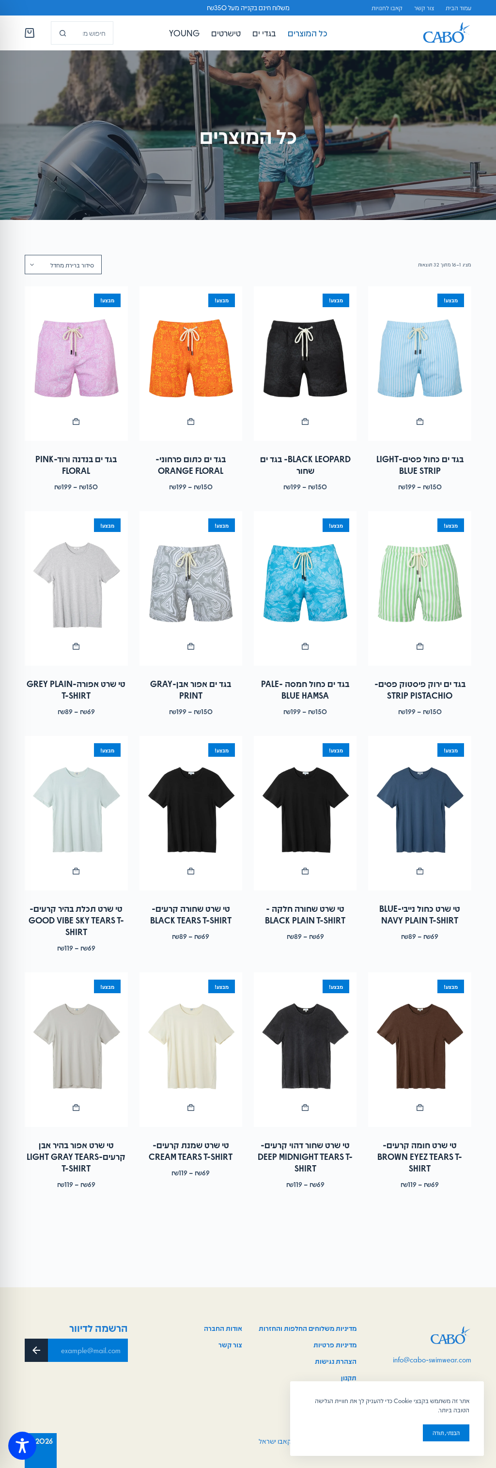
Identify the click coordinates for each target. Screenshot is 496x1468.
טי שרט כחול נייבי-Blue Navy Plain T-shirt (419, 914)
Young (184, 33)
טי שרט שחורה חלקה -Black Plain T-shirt (305, 914)
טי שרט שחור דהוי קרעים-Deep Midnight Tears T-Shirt (305, 1156)
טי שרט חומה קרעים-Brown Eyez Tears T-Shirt (419, 1156)
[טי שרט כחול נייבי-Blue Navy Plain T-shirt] (419, 813)
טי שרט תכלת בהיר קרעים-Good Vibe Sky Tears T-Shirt (76, 920)
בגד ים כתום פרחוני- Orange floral (190, 464)
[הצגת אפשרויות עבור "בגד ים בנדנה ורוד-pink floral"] (76, 421)
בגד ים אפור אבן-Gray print (190, 689)
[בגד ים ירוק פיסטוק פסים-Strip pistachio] (419, 588)
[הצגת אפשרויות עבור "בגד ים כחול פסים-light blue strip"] (419, 421)
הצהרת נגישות (335, 1361)
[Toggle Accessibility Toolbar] (22, 1446)
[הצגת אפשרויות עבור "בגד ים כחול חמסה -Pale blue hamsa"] (305, 646)
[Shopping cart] (29, 33)
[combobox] (93, 33)
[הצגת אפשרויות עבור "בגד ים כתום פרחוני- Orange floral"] (191, 421)
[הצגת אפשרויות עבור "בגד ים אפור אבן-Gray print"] (191, 646)
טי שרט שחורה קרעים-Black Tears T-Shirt (191, 914)
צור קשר (424, 7)
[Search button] (62, 33)
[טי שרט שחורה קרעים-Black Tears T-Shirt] (191, 813)
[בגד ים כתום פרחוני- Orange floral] (191, 363)
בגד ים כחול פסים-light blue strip (420, 464)
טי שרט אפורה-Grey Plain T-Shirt (76, 689)
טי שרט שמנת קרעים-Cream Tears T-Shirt (190, 1150)
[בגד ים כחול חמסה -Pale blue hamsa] (305, 588)
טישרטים (226, 33)
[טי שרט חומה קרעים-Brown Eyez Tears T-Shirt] (419, 1049)
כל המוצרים (307, 33)
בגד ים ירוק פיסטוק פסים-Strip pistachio (419, 689)
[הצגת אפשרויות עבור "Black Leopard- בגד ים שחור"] (305, 421)
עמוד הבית (458, 7)
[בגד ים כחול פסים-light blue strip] (419, 363)
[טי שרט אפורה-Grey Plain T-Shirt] (76, 588)
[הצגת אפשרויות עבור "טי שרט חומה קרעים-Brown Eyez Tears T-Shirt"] (419, 1107)
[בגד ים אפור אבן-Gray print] (191, 588)
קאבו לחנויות (387, 7)
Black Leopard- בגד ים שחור (305, 464)
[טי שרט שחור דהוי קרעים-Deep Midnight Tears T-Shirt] (305, 1049)
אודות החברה (223, 1328)
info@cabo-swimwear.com (432, 1359)
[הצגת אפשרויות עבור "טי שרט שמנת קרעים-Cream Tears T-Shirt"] (191, 1107)
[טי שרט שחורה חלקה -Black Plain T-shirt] (305, 813)
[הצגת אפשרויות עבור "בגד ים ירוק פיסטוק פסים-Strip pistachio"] (419, 646)
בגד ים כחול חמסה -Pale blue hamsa (305, 689)
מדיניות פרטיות (334, 1344)
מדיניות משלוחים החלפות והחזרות (307, 1328)
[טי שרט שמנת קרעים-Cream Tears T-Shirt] (191, 1049)
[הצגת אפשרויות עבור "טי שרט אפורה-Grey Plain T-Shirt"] (76, 646)
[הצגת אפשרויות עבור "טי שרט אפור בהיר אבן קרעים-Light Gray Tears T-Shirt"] (76, 1107)
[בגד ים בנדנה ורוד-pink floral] (76, 363)
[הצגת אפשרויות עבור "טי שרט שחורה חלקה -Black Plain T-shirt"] (305, 871)
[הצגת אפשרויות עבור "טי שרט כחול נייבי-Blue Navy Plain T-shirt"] (419, 871)
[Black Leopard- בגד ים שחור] (305, 363)
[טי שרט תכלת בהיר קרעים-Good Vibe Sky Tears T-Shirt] (76, 813)
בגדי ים (264, 33)
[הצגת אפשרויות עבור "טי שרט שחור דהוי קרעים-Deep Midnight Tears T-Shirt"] (305, 1107)
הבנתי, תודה (446, 1433)
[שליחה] (36, 1350)
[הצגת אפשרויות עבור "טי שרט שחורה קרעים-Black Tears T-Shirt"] (191, 871)
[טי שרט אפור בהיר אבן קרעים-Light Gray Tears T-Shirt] (76, 1049)
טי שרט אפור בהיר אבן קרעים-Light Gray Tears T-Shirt (76, 1156)
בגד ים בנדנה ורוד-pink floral (76, 464)
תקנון (348, 1377)
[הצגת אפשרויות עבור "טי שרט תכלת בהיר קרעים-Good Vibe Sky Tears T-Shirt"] (76, 871)
